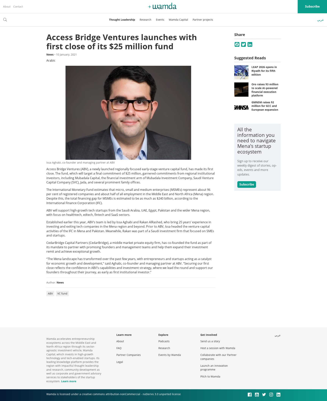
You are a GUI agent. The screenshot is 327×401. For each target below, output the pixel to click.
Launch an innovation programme (214, 367)
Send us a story (210, 341)
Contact (18, 6)
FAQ (118, 348)
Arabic (50, 60)
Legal (119, 362)
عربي (320, 19)
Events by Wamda (169, 355)
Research (145, 19)
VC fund (62, 293)
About (7, 6)
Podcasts (164, 341)
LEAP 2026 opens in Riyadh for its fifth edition (264, 70)
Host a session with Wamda (217, 348)
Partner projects (203, 19)
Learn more (68, 381)
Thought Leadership (122, 19)
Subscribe (312, 6)
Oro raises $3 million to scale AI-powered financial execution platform (264, 89)
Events (160, 19)
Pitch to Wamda (210, 376)
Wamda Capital (178, 19)
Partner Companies (128, 355)
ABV (50, 293)
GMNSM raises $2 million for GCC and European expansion (264, 105)
